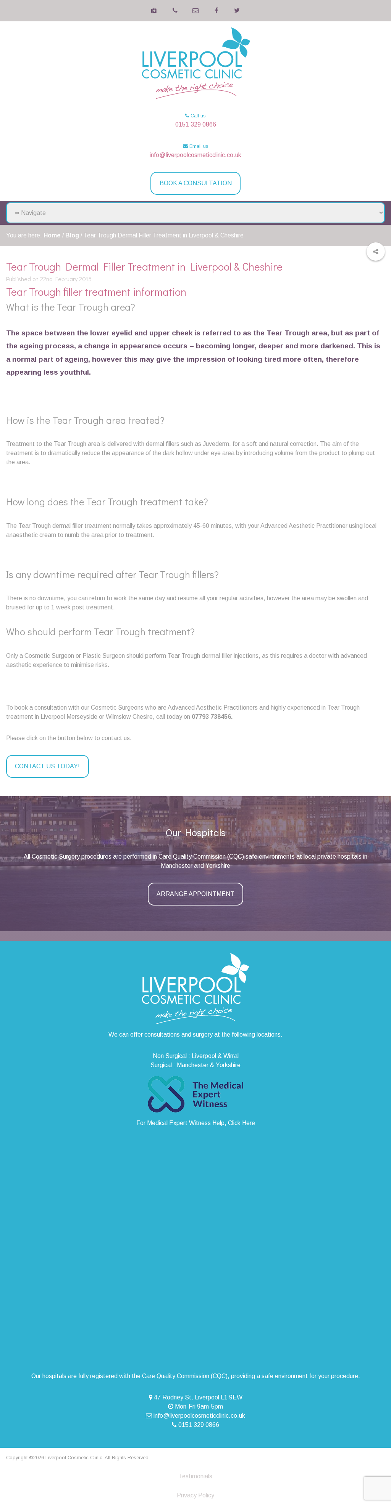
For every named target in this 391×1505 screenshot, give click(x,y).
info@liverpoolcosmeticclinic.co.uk (195, 155)
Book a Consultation (196, 183)
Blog (72, 235)
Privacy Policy (195, 1495)
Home (52, 235)
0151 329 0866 (195, 124)
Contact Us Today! (47, 766)
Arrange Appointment (195, 894)
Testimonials (195, 1476)
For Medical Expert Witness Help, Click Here (195, 1123)
